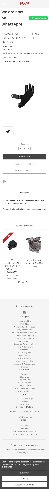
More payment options (24, 164)
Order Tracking (24, 321)
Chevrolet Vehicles (24, 361)
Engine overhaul (24, 355)
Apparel (24, 374)
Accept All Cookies (24, 484)
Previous (3, 254)
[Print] (4, 181)
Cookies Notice (24, 341)
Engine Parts (24, 380)
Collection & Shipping (24, 335)
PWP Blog (24, 324)
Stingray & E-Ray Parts (24, 327)
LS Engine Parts (24, 385)
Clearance (24, 377)
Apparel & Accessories (24, 364)
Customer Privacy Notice (25, 344)
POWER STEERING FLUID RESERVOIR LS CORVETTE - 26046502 (12, 266)
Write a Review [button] (37, 53)
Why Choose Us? (24, 330)
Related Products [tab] (24, 225)
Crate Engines (24, 352)
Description (24, 192)
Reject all (24, 478)
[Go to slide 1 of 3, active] (19, 282)
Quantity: (25, 144)
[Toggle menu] (3, 3)
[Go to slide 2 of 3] (23, 282)
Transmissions (24, 358)
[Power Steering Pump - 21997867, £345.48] (34, 245)
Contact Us (24, 350)
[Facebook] (24, 312)
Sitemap (24, 367)
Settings (24, 472)
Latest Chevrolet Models (24, 388)
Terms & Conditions (24, 347)
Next (42, 254)
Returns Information (24, 338)
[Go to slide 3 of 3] (27, 282)
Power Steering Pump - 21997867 (33, 261)
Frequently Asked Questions (24, 332)
